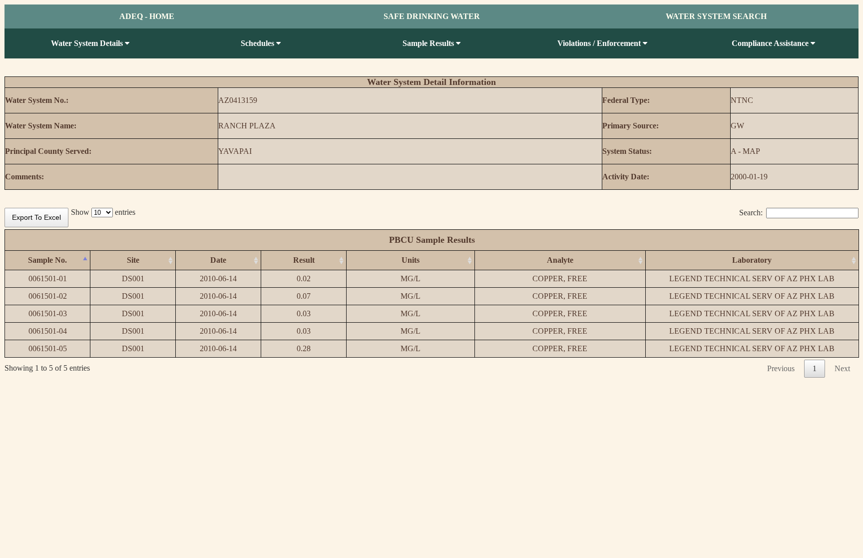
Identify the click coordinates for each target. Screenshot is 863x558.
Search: (751, 212)
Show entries (103, 212)
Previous (781, 368)
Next (842, 368)
